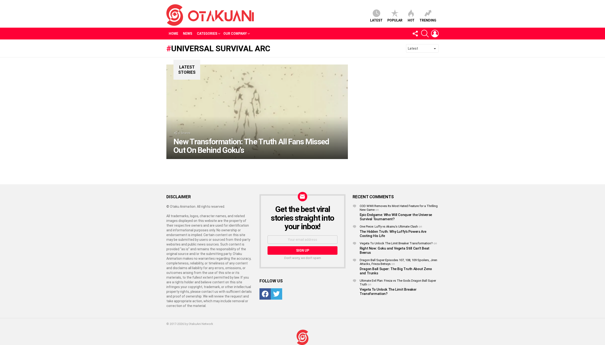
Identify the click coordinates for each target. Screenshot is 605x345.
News (187, 33)
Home (173, 33)
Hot (411, 20)
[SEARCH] (425, 33)
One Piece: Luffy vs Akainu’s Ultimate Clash (389, 226)
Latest (376, 20)
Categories (207, 33)
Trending (427, 20)
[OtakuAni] (302, 337)
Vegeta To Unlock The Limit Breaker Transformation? (396, 243)
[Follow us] (415, 33)
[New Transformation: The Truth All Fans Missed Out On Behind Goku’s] (257, 112)
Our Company (235, 33)
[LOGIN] (435, 33)
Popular (394, 20)
